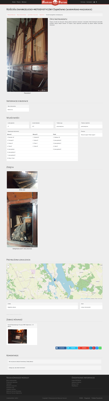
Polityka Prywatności (97, 398)
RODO (81, 398)
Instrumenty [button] (89, 2)
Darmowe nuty (10, 387)
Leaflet (81, 298)
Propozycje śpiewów (11, 382)
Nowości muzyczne (11, 385)
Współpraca (75, 385)
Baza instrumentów (11, 380)
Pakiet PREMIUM (76, 380)
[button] (94, 2)
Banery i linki (75, 384)
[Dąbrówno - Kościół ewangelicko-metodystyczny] (54, 279)
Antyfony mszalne (11, 389)
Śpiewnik (8, 384)
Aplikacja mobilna (76, 382)
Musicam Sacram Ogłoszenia (14, 393)
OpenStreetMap (87, 298)
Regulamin (87, 398)
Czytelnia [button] (83, 2)
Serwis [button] (14, 2)
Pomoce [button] (19, 2)
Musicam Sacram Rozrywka (13, 391)
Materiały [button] (24, 2)
